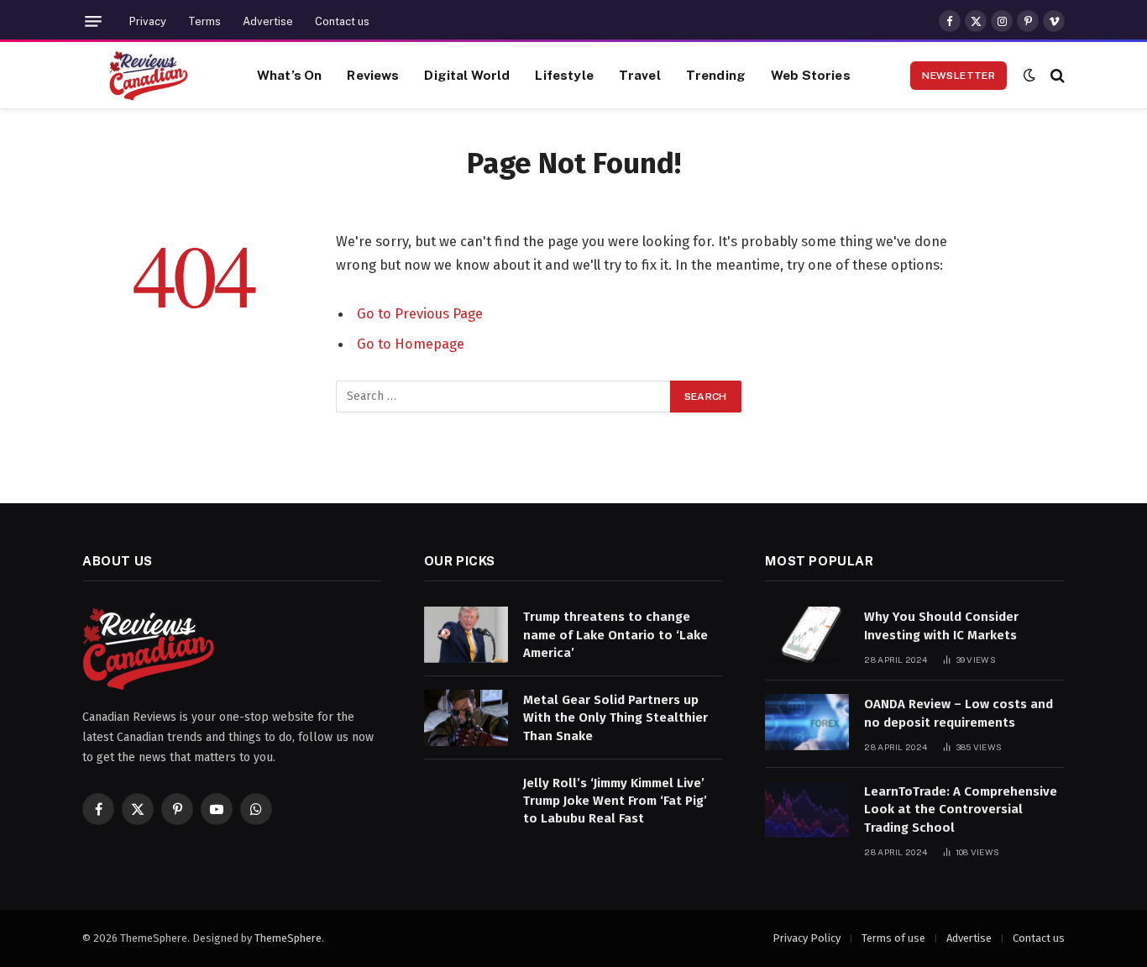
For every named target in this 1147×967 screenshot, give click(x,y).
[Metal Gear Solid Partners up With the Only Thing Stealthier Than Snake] (466, 718)
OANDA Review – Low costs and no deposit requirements (958, 712)
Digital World (467, 74)
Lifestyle (564, 74)
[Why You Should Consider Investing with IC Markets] (807, 635)
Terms (204, 21)
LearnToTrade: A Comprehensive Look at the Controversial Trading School (960, 809)
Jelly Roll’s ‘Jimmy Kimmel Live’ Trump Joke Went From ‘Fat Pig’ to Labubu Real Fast (615, 801)
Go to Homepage (410, 343)
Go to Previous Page (420, 313)
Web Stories (811, 74)
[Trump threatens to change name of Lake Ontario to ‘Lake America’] (466, 635)
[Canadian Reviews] (148, 75)
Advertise (268, 21)
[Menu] (93, 21)
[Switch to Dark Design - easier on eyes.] (1029, 75)
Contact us (342, 21)
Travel (640, 74)
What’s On (289, 74)
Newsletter (958, 75)
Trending (716, 74)
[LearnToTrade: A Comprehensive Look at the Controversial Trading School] (807, 809)
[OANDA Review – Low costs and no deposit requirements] (807, 722)
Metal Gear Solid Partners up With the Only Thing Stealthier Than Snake (615, 718)
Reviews (373, 74)
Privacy (147, 21)
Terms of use (893, 938)
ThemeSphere (288, 938)
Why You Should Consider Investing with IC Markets (941, 625)
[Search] (1056, 75)
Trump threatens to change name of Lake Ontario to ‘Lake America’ (615, 634)
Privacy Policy (807, 938)
